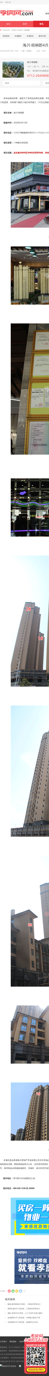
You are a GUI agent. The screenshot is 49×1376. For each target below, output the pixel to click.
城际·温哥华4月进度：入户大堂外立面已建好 (25, 1313)
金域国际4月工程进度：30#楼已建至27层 (24, 1317)
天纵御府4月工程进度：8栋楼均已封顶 (23, 1322)
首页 (8, 24)
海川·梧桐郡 (32, 62)
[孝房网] (16, 13)
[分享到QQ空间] (16, 1291)
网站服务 (13, 1341)
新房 (25, 24)
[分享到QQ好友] (20, 1291)
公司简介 (3, 1341)
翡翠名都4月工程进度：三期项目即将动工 (24, 1308)
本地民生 (30, 36)
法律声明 (22, 1341)
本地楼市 (18, 36)
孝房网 (13, 30)
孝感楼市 (20, 30)
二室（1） (36, 66)
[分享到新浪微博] (9, 1291)
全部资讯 (6, 36)
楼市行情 (42, 36)
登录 (1, 2)
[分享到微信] (13, 1291)
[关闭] (46, 1333)
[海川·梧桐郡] (13, 68)
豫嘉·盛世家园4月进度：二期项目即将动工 (24, 1304)
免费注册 (8, 2)
